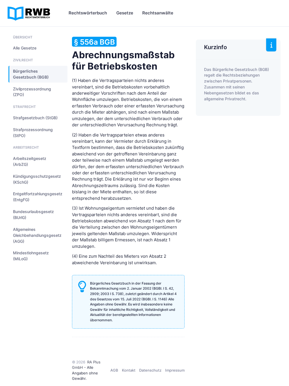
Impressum (175, 370)
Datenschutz (150, 370)
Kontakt (128, 370)
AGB (114, 370)
